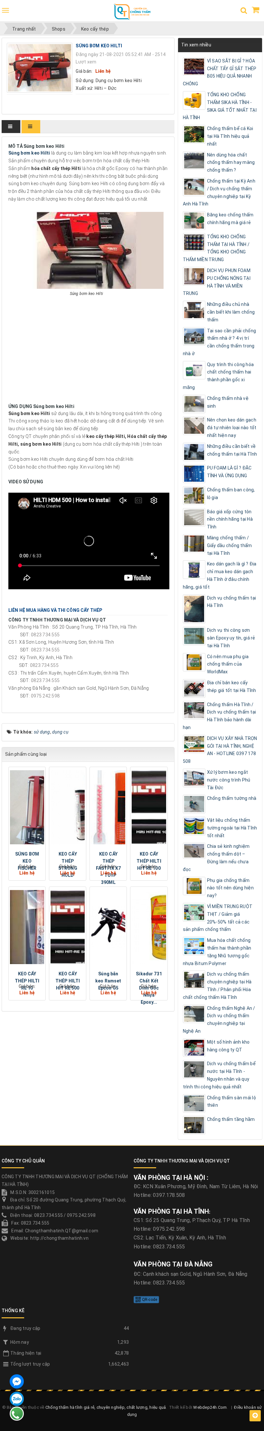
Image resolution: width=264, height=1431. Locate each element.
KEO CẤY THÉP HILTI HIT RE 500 (67, 980)
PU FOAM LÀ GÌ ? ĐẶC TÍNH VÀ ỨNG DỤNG (229, 471)
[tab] (11, 126)
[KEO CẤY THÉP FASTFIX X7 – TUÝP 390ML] (108, 807)
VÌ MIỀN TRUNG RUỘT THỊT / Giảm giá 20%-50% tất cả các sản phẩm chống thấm (218, 918)
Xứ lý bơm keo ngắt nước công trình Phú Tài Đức (228, 780)
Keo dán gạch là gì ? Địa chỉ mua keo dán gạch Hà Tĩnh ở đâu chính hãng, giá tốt (220, 575)
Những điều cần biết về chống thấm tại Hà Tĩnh (232, 450)
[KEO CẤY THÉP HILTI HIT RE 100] (149, 807)
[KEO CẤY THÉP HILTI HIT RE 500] (68, 927)
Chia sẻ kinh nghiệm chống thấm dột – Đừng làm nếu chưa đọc (216, 858)
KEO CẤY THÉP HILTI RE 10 (27, 980)
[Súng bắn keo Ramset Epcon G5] (108, 927)
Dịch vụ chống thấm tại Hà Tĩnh (231, 601)
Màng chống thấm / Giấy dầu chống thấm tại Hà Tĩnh (229, 545)
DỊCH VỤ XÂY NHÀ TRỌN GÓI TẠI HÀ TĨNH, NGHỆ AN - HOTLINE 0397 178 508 (220, 750)
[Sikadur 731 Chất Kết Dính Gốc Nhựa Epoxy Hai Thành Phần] (149, 927)
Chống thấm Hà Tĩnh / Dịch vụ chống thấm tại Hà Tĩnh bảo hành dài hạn (219, 716)
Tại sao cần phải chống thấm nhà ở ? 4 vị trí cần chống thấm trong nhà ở (219, 342)
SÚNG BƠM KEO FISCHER (27, 861)
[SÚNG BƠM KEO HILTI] (40, 67)
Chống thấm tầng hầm (231, 1119)
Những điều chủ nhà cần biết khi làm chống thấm (231, 312)
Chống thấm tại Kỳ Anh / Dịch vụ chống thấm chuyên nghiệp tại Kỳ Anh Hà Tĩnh (219, 192)
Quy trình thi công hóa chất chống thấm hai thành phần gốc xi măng (218, 376)
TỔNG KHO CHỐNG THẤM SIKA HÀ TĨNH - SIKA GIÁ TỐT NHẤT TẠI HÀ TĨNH (220, 106)
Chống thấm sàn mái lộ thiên (231, 1101)
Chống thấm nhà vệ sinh (228, 402)
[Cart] (255, 11)
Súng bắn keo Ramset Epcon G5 (108, 980)
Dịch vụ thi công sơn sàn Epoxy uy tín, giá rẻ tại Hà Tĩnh (231, 638)
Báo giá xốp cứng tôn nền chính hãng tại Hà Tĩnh (230, 519)
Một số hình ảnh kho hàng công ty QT (228, 1045)
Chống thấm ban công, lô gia (231, 493)
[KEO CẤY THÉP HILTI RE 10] (27, 927)
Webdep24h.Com (210, 1407)
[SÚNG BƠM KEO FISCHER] (27, 807)
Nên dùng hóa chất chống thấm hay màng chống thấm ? (231, 162)
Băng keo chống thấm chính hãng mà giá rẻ (230, 218)
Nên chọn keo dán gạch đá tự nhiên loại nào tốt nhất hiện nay (232, 427)
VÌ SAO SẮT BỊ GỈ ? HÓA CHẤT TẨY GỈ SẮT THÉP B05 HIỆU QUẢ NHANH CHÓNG (220, 72)
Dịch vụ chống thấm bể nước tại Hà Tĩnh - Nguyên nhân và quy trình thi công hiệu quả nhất (219, 1075)
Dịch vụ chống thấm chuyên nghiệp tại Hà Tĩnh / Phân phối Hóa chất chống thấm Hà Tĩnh (217, 985)
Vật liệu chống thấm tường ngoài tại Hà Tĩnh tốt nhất (232, 828)
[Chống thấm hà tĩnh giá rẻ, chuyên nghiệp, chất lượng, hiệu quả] (132, 13)
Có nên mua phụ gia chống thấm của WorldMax (228, 664)
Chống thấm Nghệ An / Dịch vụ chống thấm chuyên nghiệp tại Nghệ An (219, 1020)
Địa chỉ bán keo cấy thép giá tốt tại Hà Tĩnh (231, 686)
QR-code (149, 1299)
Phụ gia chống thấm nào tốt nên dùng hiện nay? (230, 888)
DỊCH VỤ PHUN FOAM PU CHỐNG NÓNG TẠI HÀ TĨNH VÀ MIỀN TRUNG (216, 282)
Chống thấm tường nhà (232, 798)
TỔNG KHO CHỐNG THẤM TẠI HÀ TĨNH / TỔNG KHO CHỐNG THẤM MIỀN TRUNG (216, 248)
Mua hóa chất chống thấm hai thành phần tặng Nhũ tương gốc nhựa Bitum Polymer (217, 952)
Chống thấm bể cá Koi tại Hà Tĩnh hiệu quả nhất (230, 136)
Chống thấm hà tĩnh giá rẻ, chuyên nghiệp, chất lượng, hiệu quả (105, 1407)
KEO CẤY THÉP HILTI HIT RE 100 (149, 861)
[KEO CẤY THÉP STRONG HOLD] (68, 807)
